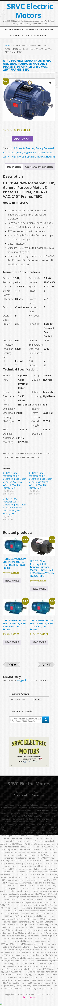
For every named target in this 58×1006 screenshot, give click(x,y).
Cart (55, 985)
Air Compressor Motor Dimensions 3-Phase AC (20, 805)
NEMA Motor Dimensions (45, 819)
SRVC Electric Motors (30, 10)
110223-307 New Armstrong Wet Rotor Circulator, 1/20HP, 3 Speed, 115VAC (28, 890)
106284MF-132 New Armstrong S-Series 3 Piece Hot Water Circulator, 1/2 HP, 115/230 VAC (28, 873)
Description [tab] (14, 166)
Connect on (21, 794)
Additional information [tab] (39, 166)
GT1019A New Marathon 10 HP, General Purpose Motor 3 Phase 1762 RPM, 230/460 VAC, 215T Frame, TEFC (14, 480)
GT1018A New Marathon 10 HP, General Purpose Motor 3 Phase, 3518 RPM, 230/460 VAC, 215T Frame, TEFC (40, 480)
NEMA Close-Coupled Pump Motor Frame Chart (29, 817)
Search (38, 699)
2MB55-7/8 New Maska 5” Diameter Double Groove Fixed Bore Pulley (29, 826)
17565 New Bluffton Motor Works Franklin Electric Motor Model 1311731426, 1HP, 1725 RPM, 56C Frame (28, 973)
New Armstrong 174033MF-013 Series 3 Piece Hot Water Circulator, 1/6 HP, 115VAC (29, 898)
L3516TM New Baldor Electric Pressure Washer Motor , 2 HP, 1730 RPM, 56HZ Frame (30, 920)
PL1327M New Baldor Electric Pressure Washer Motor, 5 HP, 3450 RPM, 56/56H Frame (28, 948)
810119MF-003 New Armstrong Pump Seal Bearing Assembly (29, 851)
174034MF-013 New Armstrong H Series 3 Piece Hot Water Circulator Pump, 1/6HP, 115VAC (29, 892)
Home (8, 45)
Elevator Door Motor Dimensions (18, 810)
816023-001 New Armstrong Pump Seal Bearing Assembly (30, 853)
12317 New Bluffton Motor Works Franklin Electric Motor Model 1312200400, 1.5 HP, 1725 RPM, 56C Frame (29, 969)
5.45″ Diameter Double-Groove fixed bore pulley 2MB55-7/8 (28, 823)
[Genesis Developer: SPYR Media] (29, 997)
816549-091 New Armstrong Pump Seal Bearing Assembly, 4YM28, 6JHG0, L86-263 (29, 862)
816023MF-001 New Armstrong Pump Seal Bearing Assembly (29, 895)
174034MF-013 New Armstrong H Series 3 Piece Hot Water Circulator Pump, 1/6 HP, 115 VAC (29, 845)
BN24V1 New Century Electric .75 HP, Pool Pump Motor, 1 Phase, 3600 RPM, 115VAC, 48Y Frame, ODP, (28, 984)
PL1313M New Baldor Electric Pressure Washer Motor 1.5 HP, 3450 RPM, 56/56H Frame (28, 931)
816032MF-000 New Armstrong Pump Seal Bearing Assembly (27, 859)
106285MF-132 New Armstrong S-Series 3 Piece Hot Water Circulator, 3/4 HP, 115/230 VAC (29, 876)
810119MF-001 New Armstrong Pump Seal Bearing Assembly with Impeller (31, 864)
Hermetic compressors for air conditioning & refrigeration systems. (30, 988)
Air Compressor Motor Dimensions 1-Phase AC (39, 813)
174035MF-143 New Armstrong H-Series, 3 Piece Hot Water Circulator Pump (29, 848)
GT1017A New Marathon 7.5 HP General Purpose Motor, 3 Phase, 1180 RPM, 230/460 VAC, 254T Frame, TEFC (14, 506)
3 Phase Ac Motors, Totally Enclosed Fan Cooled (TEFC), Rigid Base (26, 719)
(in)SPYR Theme (44, 994)
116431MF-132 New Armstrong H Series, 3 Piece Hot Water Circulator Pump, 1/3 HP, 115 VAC (29, 830)
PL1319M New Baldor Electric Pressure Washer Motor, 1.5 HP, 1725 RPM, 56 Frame (29, 939)
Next (46, 664)
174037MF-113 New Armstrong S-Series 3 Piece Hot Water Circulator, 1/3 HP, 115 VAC (30, 880)
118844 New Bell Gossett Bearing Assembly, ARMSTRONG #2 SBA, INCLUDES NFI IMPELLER (28, 965)
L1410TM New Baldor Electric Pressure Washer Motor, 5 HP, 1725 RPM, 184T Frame (29, 917)
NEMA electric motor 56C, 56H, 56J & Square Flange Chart (26, 816)
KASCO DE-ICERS (10, 821)
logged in (22, 680)
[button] (50, 83)
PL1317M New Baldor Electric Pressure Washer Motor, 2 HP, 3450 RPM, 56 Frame (29, 934)
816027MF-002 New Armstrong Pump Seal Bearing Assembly (29, 856)
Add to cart (22, 138)
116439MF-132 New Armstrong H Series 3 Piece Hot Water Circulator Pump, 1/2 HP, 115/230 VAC (30, 837)
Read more (12, 580)
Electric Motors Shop (27, 821)
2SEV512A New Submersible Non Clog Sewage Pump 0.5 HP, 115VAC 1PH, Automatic (30, 962)
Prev (12, 664)
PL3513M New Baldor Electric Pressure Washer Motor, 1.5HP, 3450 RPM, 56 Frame (28, 951)
